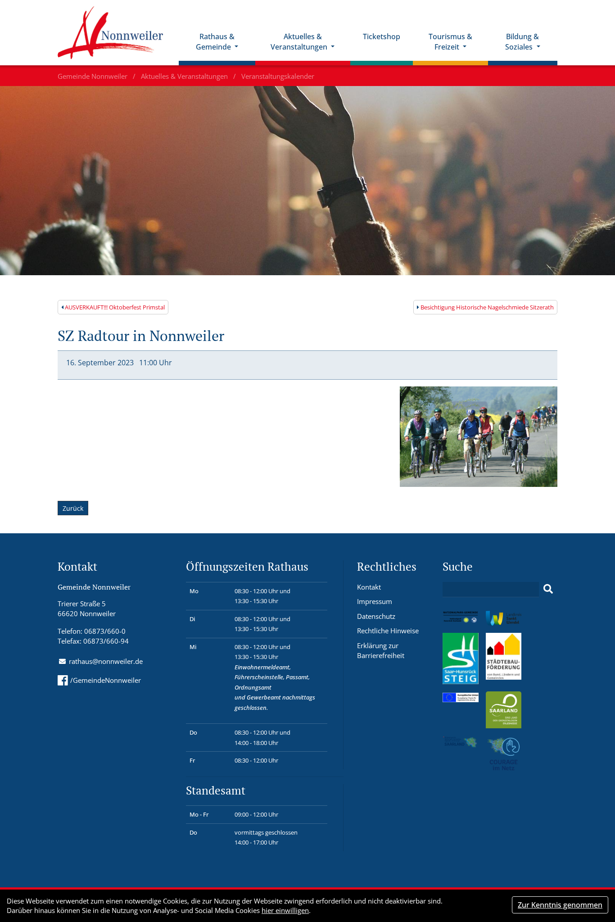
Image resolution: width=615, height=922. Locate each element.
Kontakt (369, 586)
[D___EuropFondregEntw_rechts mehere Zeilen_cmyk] (461, 696)
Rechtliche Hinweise (388, 630)
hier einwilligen (285, 910)
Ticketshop (381, 36)
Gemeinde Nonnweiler (93, 76)
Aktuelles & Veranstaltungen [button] (300, 42)
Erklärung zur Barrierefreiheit (380, 650)
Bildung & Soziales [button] (522, 42)
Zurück (73, 508)
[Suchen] (548, 589)
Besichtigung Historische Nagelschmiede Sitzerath (486, 307)
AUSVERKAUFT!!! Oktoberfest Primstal (114, 307)
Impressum (374, 601)
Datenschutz (376, 616)
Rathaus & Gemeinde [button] (215, 42)
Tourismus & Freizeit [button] (450, 42)
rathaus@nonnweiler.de (106, 661)
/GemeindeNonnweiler (105, 680)
